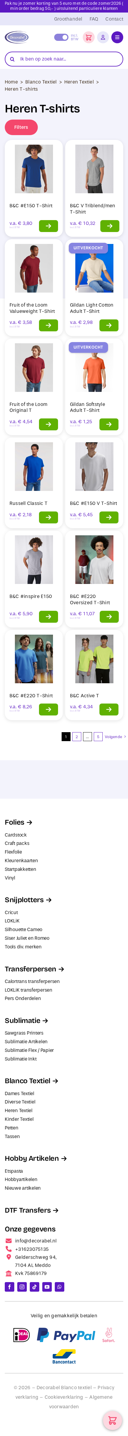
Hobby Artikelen (32, 1158)
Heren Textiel (79, 82)
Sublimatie (22, 1020)
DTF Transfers (28, 1210)
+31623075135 (32, 1249)
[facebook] (9, 1287)
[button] (88, 37)
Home (11, 82)
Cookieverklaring (64, 1397)
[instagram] (22, 1287)
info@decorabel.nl (36, 1241)
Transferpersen (30, 969)
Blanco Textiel (41, 82)
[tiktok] (34, 1287)
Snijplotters (24, 900)
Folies (14, 822)
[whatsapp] (59, 1287)
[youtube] (47, 1287)
